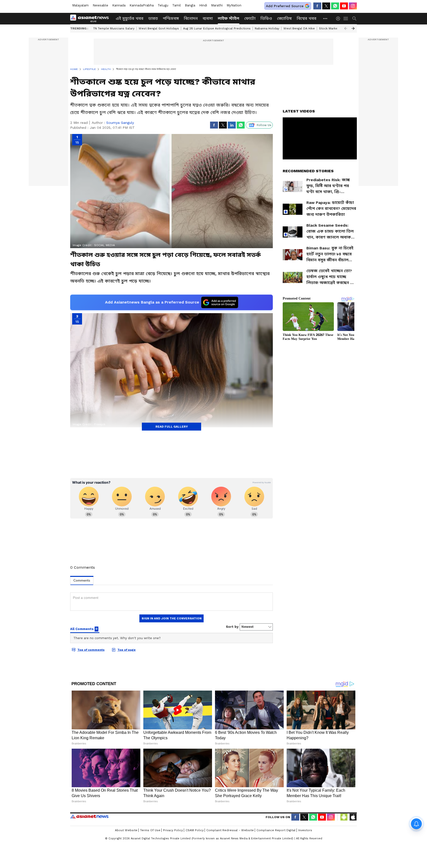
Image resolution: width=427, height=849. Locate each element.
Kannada (119, 5)
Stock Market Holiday (335, 28)
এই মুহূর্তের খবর (129, 18)
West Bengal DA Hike (299, 28)
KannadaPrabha (141, 5)
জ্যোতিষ (284, 18)
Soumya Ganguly (120, 123)
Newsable (100, 5)
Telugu (163, 5)
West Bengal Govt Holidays (159, 28)
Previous (345, 28)
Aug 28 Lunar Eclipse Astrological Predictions (217, 28)
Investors (305, 830)
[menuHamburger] (345, 18)
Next (353, 28)
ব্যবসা (208, 18)
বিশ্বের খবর (306, 18)
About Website (126, 830)
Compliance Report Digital (276, 830)
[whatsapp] (335, 5)
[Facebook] (317, 5)
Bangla (190, 5)
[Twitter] (326, 5)
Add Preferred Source (284, 6)
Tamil (176, 5)
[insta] (353, 5)
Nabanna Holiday (267, 28)
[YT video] (344, 5)
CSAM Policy (195, 830)
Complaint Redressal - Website (230, 830)
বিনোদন (191, 18)
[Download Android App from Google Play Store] (344, 817)
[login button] (339, 18)
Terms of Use (150, 830)
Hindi (203, 5)
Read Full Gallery (171, 426)
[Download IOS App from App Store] (353, 817)
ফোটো (250, 18)
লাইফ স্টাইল (228, 18)
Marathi (217, 5)
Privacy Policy (173, 830)
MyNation (234, 5)
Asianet (89, 816)
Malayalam (80, 5)
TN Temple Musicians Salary (113, 28)
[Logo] (91, 18)
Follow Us (264, 125)
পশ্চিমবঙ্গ (171, 18)
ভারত (153, 18)
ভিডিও (266, 18)
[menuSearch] (354, 19)
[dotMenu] (325, 18)
